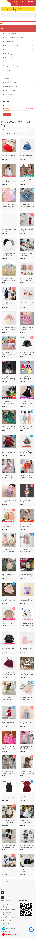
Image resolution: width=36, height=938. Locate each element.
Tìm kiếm (6, 114)
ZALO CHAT (23, 901)
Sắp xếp (22, 130)
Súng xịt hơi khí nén (10, 82)
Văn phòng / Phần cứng (11, 66)
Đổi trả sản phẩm (7, 912)
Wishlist (31, 1)
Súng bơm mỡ (8, 78)
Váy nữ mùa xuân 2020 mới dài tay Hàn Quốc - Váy (8, 822)
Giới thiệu (5, 904)
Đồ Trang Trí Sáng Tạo (9, 928)
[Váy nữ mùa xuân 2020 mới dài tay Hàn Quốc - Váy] (9, 811)
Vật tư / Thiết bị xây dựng (11, 86)
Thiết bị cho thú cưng (10, 62)
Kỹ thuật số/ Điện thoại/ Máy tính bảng (15, 46)
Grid (6, 130)
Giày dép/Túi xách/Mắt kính (12, 33)
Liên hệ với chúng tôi (8, 915)
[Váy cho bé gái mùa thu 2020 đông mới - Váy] (27, 392)
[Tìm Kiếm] (33, 18)
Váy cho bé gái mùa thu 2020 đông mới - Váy (26, 402)
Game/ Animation (10, 58)
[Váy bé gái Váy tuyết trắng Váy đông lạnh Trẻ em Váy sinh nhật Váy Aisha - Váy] (27, 367)
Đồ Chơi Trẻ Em (7, 923)
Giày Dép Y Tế (8, 70)
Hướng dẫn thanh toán (9, 909)
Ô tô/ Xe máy (8, 54)
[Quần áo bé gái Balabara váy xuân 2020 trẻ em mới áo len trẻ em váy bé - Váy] (9, 786)
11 (28, 133)
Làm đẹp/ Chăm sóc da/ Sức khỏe (14, 37)
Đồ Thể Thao (6, 931)
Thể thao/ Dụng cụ (10, 41)
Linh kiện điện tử (9, 94)
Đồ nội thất (8, 50)
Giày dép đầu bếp (10, 90)
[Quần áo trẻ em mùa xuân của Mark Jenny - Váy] (9, 638)
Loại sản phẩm (6, 14)
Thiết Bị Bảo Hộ (9, 74)
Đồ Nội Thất (6, 926)
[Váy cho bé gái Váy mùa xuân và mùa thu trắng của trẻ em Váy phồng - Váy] (27, 343)
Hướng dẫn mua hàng (8, 907)
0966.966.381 (8, 897)
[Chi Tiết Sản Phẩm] (6, 140)
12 (31, 133)
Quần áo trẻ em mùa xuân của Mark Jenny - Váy (8, 650)
